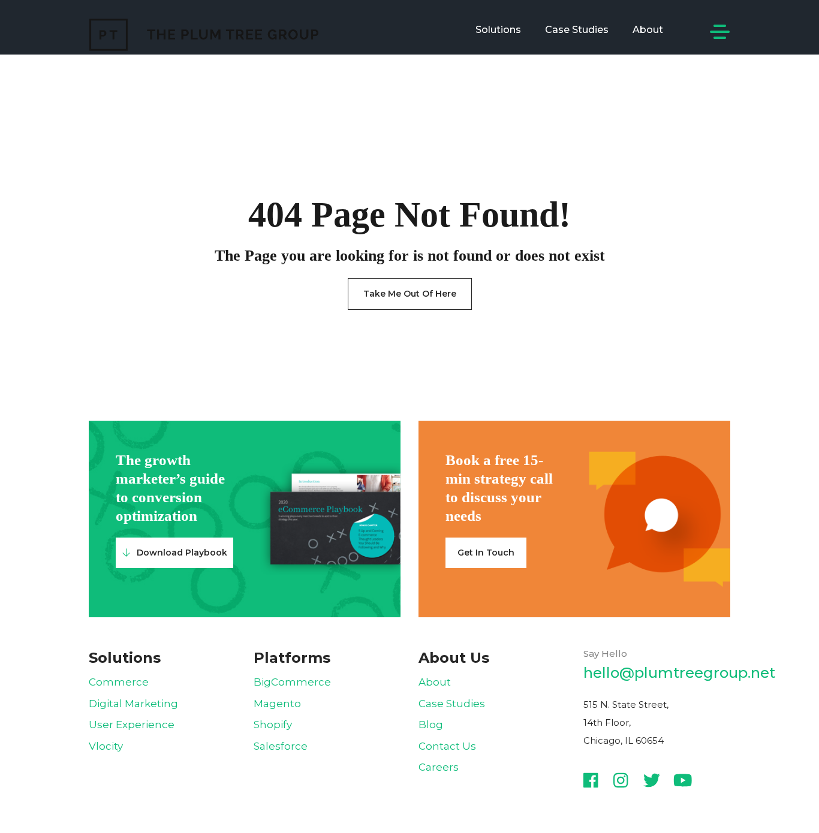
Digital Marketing (133, 704)
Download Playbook (182, 552)
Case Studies (577, 29)
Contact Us (447, 746)
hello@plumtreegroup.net (679, 672)
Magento (277, 704)
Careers (438, 767)
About (648, 29)
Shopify (273, 725)
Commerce (119, 682)
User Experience (131, 725)
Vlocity (106, 746)
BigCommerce (292, 682)
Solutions (498, 29)
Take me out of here (409, 293)
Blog (430, 725)
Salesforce (281, 746)
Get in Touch (485, 552)
